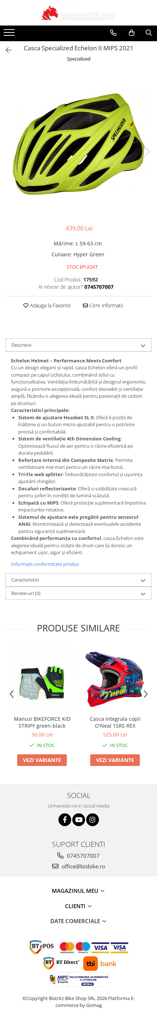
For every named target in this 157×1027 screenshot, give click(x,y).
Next (146, 151)
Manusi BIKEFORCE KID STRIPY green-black (42, 722)
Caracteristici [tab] (25, 579)
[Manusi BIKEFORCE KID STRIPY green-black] (42, 679)
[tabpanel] (78, 144)
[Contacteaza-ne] (113, 33)
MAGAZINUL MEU (76, 890)
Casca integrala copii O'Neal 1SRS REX (115, 722)
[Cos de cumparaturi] (131, 33)
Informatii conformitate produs (45, 564)
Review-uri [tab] (26, 593)
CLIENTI (76, 906)
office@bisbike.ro (82, 866)
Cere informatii (105, 305)
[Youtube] (78, 819)
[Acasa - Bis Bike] (78, 12)
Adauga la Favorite (49, 305)
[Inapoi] (5, 50)
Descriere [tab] (21, 345)
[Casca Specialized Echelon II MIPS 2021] (78, 144)
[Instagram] (92, 819)
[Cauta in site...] (149, 33)
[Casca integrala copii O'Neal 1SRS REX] (115, 679)
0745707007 (82, 855)
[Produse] (10, 34)
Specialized (79, 58)
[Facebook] (64, 819)
